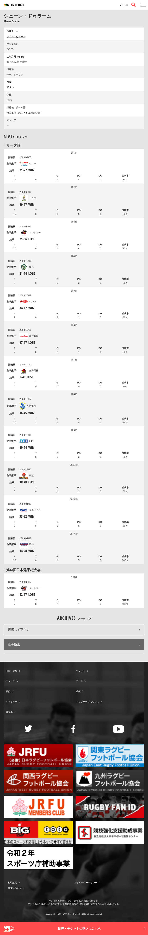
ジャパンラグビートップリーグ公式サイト (14, 5)
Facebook (73, 729)
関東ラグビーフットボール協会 (110, 755)
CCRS (32, 301)
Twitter (28, 728)
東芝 (31, 475)
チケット (80, 671)
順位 (8, 691)
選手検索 (14, 644)
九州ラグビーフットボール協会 (110, 781)
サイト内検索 (133, 5)
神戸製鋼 (33, 336)
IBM (31, 441)
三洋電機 (33, 370)
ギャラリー (11, 701)
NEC (31, 267)
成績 (78, 691)
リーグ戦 (13, 145)
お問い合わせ (15, 888)
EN (126, 5)
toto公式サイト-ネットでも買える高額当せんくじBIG (38, 832)
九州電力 (31, 405)
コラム (9, 712)
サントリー (35, 232)
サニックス (35, 510)
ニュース (10, 681)
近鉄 (31, 544)
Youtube (118, 729)
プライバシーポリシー (85, 882)
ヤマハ (32, 163)
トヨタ (32, 198)
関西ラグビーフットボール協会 (38, 781)
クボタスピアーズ (16, 36)
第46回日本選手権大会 (23, 570)
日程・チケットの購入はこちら (79, 928)
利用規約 (12, 882)
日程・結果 (11, 671)
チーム (79, 681)
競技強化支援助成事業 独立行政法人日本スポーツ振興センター (110, 832)
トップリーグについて (87, 701)
